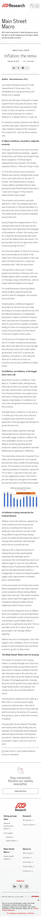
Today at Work (28, 825)
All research (27, 820)
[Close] (38, 900)
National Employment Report (8, 826)
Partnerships (27, 866)
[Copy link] (27, 68)
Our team (26, 858)
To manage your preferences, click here (20, 913)
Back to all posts (21, 50)
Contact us (27, 871)
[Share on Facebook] (23, 68)
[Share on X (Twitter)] (18, 68)
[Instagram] (26, 886)
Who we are (27, 853)
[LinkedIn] (14, 886)
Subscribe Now (20, 791)
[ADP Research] (13, 5)
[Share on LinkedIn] (14, 68)
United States (11, 841)
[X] (20, 886)
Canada (9, 837)
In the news (27, 862)
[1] (3, 751)
